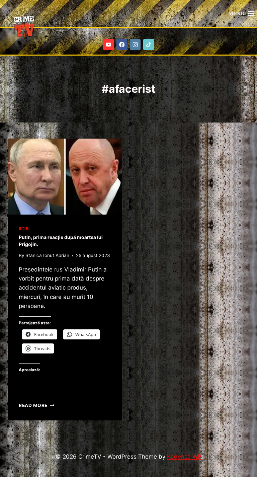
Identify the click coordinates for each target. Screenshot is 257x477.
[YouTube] (108, 44)
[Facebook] (121, 44)
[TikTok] (148, 44)
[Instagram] (135, 44)
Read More (37, 405)
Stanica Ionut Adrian (47, 255)
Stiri (24, 228)
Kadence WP (184, 456)
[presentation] (65, 177)
